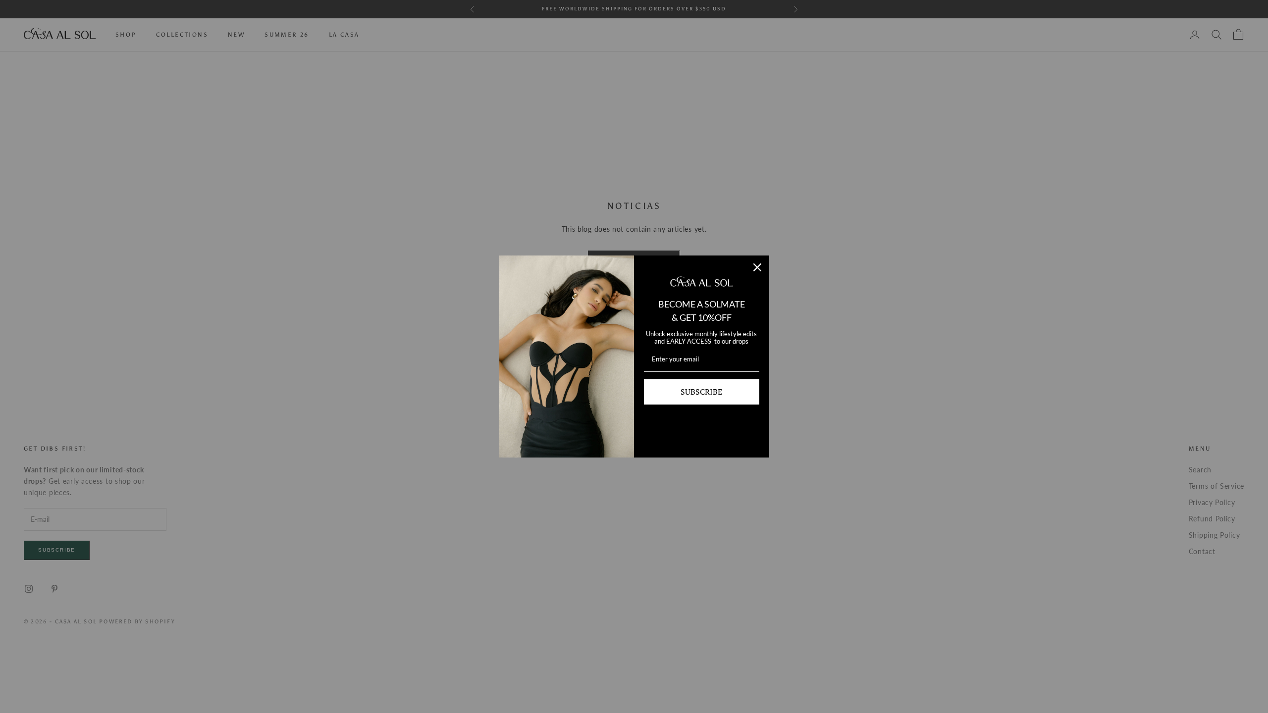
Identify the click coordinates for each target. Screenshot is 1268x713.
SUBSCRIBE (701, 391)
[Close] (757, 267)
